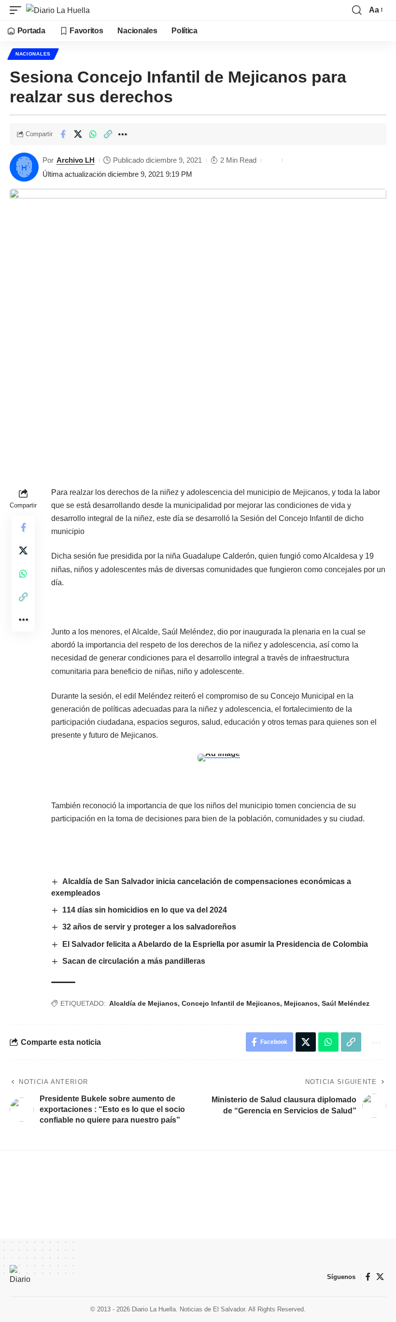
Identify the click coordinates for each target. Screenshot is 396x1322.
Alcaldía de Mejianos (143, 1003)
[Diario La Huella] (58, 10)
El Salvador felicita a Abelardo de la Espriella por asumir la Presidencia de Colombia (215, 944)
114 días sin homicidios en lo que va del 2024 (144, 910)
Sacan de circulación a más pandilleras (134, 961)
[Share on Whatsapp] (92, 134)
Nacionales (33, 53)
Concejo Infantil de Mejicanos (231, 1003)
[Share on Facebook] (63, 134)
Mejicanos (301, 1003)
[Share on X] (78, 134)
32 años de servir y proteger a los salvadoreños (149, 927)
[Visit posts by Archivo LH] (24, 167)
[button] (18, 10)
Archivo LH (76, 160)
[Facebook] (368, 1276)
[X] (380, 1276)
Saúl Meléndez (345, 1003)
